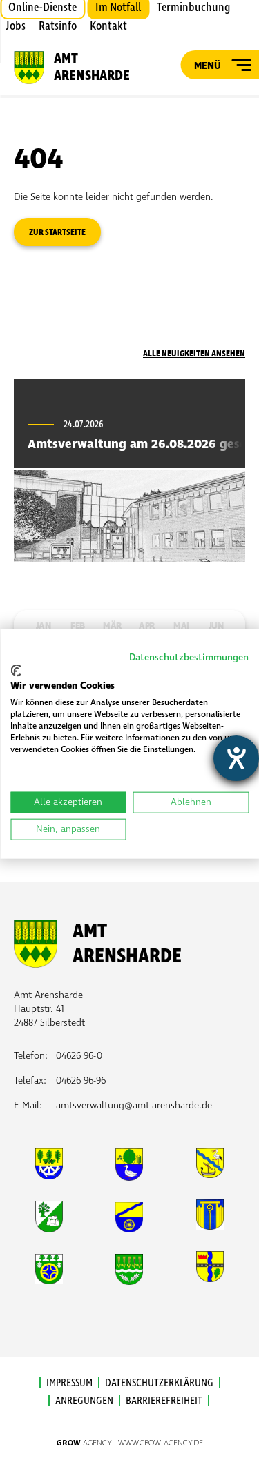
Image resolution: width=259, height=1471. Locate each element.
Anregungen (84, 1400)
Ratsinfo (58, 26)
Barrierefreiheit (164, 1400)
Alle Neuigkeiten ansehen (194, 353)
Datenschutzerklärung (159, 1382)
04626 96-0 (79, 1055)
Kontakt (108, 26)
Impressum (69, 1382)
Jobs (16, 26)
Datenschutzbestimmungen (189, 657)
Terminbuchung (193, 7)
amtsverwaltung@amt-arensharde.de (134, 1105)
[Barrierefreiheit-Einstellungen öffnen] (236, 758)
